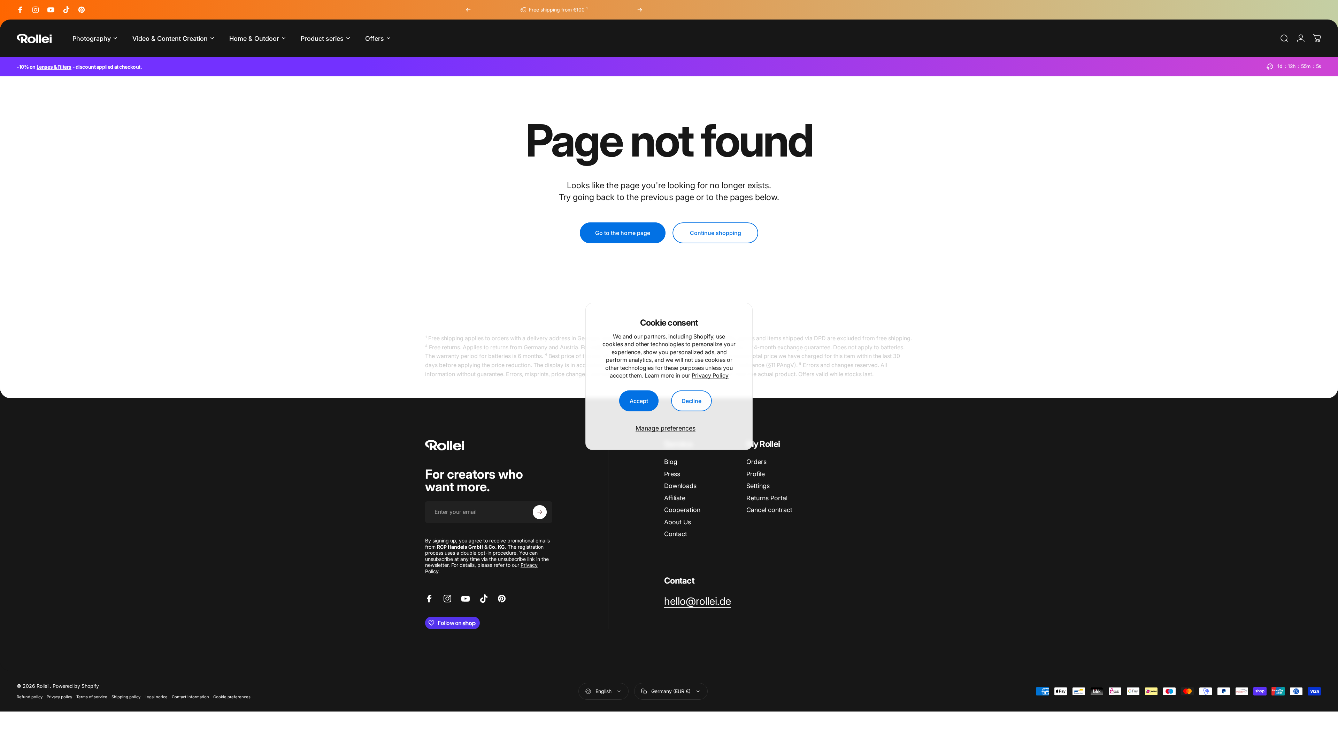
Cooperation (682, 510)
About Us (677, 522)
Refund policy (30, 696)
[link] (697, 601)
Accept (639, 400)
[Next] (639, 10)
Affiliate (674, 498)
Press (672, 474)
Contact (675, 534)
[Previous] (468, 10)
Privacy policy (59, 696)
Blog (670, 461)
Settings (758, 485)
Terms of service (91, 696)
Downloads (680, 485)
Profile (755, 474)
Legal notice (156, 696)
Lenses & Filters (54, 67)
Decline (691, 400)
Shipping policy (126, 696)
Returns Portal (766, 498)
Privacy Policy (710, 375)
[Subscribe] (540, 512)
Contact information (190, 696)
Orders (756, 461)
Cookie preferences (232, 696)
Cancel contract (769, 510)
